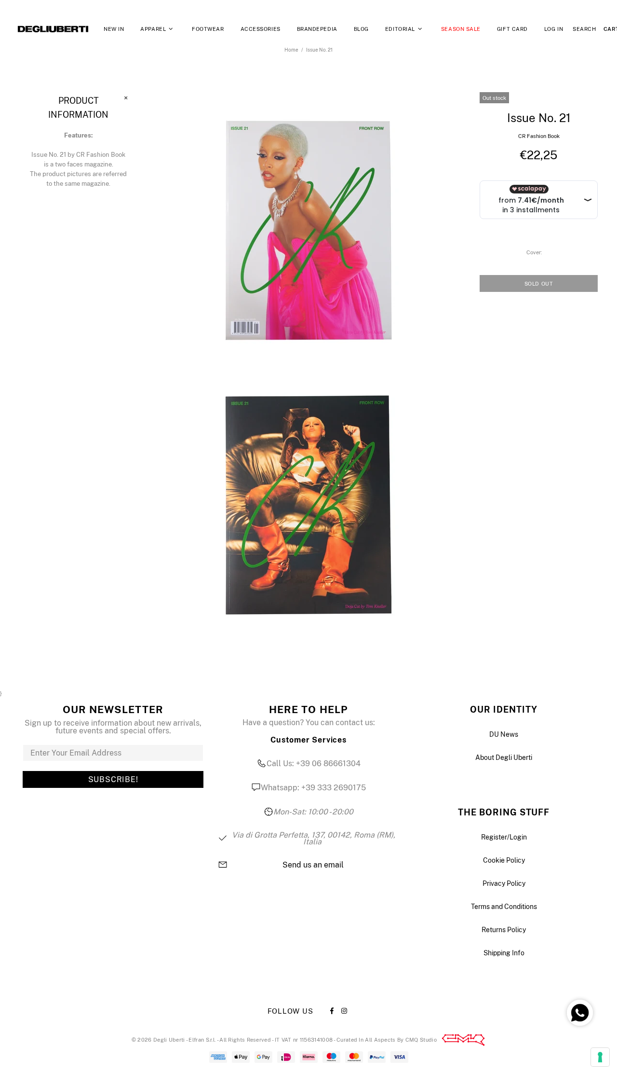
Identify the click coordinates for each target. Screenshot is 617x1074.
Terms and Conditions (504, 906)
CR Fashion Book (539, 136)
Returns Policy (504, 929)
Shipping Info (503, 953)
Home (291, 50)
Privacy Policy (504, 883)
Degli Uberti (53, 29)
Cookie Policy (504, 860)
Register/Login (504, 837)
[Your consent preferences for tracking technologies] (600, 1057)
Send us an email (313, 865)
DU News (503, 734)
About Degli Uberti (503, 757)
